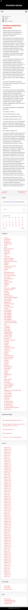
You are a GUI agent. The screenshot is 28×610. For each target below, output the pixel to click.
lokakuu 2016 (7, 472)
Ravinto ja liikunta (8, 366)
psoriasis (6, 363)
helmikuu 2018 (7, 447)
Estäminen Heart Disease (10, 266)
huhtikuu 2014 (7, 520)
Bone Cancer (7, 250)
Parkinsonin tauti (8, 358)
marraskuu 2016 (8, 471)
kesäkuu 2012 (7, 554)
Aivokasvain (7, 241)
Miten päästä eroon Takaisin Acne (22, 192)
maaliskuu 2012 (7, 559)
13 (9, 222)
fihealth (6, 18)
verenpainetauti (7, 396)
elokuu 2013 (7, 532)
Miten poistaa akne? (7, 433)
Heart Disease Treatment (10, 275)
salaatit (5, 371)
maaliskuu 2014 (7, 521)
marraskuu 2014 (8, 508)
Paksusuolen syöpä (8, 355)
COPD (5, 255)
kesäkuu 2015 (7, 498)
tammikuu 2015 (7, 505)
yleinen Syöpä (7, 409)
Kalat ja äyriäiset (8, 299)
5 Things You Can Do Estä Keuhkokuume (12, 437)
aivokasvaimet (7, 239)
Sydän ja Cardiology (8, 385)
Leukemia (6, 308)
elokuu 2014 (7, 513)
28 (12, 226)
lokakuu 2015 (7, 491)
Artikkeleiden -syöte (9, 600)
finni (5, 270)
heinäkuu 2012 (7, 553)
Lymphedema (7, 327)
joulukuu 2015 (7, 488)
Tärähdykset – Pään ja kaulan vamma (12, 390)
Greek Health (7, 586)
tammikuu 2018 (7, 449)
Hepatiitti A (6, 280)
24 (22, 224)
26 (6, 226)
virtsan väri (6, 399)
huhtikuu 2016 (7, 482)
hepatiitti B (6, 283)
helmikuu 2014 (7, 523)
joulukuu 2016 (7, 469)
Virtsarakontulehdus (8, 403)
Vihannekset (7, 398)
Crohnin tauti (7, 256)
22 (15, 224)
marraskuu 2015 (8, 490)
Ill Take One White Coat (8, 429)
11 (3, 222)
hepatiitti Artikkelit (8, 281)
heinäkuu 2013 (7, 534)
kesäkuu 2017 (7, 460)
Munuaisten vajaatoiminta (10, 340)
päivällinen (6, 354)
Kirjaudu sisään (7, 599)
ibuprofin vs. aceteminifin (4, 192)
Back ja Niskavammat (9, 248)
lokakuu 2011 (7, 567)
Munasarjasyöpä (8, 333)
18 (3, 224)
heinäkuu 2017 (7, 458)
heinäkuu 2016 (7, 477)
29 (15, 226)
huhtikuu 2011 (7, 576)
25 (3, 226)
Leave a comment (9, 21)
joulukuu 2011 (7, 563)
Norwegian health (8, 589)
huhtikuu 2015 (7, 501)
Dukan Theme (17, 608)
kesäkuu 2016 (7, 479)
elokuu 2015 (7, 494)
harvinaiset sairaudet (9, 274)
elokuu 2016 (7, 476)
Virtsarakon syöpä (8, 401)
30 (19, 226)
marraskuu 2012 (8, 546)
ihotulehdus (6, 294)
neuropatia (6, 343)
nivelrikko (6, 344)
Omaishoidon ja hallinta (9, 348)
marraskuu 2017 (8, 452)
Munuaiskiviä (7, 338)
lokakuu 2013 (7, 529)
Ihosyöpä (6, 291)
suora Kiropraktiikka (8, 384)
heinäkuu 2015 (7, 496)
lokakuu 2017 (7, 453)
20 (9, 224)
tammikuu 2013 (7, 543)
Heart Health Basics (8, 278)
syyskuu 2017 (7, 455)
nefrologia (6, 341)
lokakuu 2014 (7, 510)
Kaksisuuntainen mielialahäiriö (11, 297)
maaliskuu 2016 (7, 483)
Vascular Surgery (8, 395)
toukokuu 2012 (7, 556)
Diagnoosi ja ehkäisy (9, 259)
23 (19, 224)
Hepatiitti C (6, 285)
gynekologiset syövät (9, 272)
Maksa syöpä (7, 329)
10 (22, 221)
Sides (5, 377)
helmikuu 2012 (7, 560)
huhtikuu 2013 (7, 538)
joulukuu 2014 (7, 507)
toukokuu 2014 (7, 518)
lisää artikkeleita (7, 310)
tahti (5, 388)
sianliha (5, 376)
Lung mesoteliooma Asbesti (10, 322)
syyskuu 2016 (7, 474)
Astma (5, 245)
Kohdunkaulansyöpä (8, 307)
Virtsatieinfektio (8, 404)
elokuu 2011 (7, 570)
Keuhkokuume (7, 302)
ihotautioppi (7, 292)
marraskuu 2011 (8, 565)
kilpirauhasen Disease (9, 303)
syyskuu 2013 (7, 530)
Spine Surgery (7, 382)
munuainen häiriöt (8, 335)
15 (15, 222)
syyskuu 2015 (7, 493)
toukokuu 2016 (7, 480)
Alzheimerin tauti (8, 242)
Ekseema (6, 264)
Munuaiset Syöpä (8, 336)
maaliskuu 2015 (7, 502)
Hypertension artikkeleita (10, 288)
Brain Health (7, 252)
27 (9, 226)
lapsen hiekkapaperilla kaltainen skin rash (12, 420)
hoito (6, 19)
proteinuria (6, 362)
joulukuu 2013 (7, 526)
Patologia (6, 360)
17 (22, 222)
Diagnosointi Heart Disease (10, 261)
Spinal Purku (7, 380)
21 (12, 224)
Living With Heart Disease (10, 321)
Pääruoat (6, 352)
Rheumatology (7, 368)
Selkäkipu (6, 373)
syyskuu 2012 (7, 549)
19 (6, 224)
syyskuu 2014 (7, 512)
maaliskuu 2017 (7, 464)
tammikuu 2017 (7, 468)
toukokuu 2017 (7, 461)
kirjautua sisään (12, 201)
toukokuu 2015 (7, 499)
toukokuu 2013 (7, 537)
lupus (5, 324)
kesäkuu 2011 (7, 573)
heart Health (7, 277)
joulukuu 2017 (7, 450)
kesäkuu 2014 (7, 516)
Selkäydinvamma (7, 374)
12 (6, 222)
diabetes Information (9, 258)
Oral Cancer (7, 349)
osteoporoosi (7, 351)
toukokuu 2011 (7, 575)
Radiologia (6, 365)
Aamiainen (6, 237)
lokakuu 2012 (7, 548)
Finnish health (7, 587)
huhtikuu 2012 (7, 557)
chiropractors (7, 253)
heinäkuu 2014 (7, 515)
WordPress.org (7, 603)
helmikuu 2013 (7, 542)
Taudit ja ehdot (7, 391)
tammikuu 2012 (7, 562)
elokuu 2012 (7, 551)
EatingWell (6, 263)
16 (19, 222)
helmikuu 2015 (7, 504)
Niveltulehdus (7, 346)
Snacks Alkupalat (8, 379)
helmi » (23, 228)
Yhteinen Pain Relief (8, 406)
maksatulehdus (7, 330)
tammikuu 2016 (7, 486)
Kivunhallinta (7, 305)
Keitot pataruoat (8, 300)
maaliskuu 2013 (7, 540)
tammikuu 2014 (7, 524)
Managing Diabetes (8, 332)
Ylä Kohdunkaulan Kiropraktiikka (11, 407)
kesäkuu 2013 (7, 535)
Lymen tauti (7, 325)
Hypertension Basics (9, 289)
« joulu (4, 228)
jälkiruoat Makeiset (8, 296)
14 (12, 222)
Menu (2, 11)
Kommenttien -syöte (9, 602)
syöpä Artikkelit (7, 387)
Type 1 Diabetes (8, 393)
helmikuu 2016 (7, 485)
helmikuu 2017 (7, 466)
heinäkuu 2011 (7, 571)
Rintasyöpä (6, 369)
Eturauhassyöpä (8, 267)
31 (22, 226)
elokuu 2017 (7, 457)
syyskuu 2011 (7, 568)
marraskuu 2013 (8, 527)
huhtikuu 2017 (7, 463)
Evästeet (6, 269)
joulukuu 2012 (7, 545)
